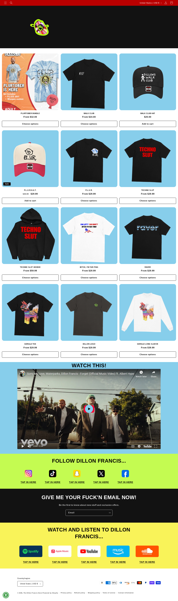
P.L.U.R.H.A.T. (30, 190)
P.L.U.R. (89, 190)
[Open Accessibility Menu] (6, 595)
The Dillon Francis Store (32, 593)
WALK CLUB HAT (147, 113)
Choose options (30, 124)
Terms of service (109, 593)
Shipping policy (94, 593)
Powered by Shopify (50, 593)
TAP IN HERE (28, 482)
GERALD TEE (30, 344)
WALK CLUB (89, 113)
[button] (5, 3)
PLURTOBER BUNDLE (30, 113)
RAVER (148, 267)
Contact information (126, 593)
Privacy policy (66, 593)
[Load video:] (89, 409)
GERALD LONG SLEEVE (147, 344)
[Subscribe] (109, 513)
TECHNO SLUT (147, 190)
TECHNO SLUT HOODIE (30, 267)
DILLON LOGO (89, 344)
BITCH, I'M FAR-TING (89, 267)
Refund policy (79, 593)
